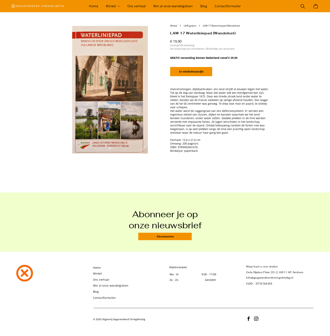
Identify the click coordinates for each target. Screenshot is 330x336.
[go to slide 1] (110, 148)
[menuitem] (93, 6)
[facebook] (248, 319)
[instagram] (256, 319)
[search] (302, 6)
